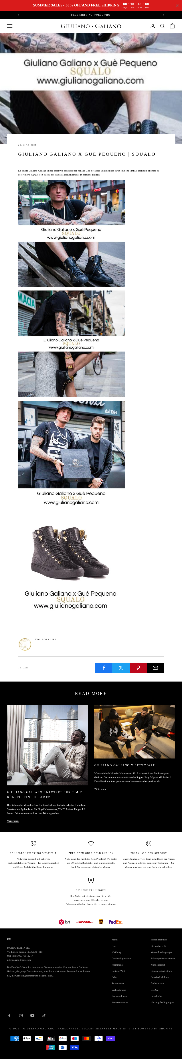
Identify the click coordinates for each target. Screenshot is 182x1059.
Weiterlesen (13, 820)
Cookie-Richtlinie (160, 977)
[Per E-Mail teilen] (155, 668)
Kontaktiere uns (120, 1002)
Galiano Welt (118, 971)
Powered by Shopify (155, 1028)
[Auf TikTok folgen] (44, 1015)
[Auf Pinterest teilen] (138, 668)
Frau (114, 946)
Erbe (114, 977)
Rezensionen (118, 983)
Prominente (117, 964)
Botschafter (156, 996)
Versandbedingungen (161, 952)
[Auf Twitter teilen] (121, 668)
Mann (115, 939)
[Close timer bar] (177, 5)
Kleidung (116, 952)
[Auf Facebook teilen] (103, 668)
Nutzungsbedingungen (162, 1002)
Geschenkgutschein (121, 958)
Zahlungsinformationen (163, 958)
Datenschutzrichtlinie (161, 971)
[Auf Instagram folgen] (21, 1015)
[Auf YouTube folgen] (32, 1015)
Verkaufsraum (119, 989)
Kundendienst (158, 964)
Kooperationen (119, 996)
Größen (154, 989)
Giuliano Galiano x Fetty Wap (124, 765)
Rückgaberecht (158, 946)
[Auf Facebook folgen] (9, 1015)
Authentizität (157, 983)
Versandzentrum (159, 939)
